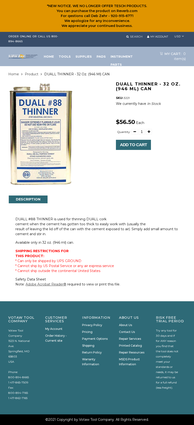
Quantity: (124, 132)
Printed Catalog (130, 345)
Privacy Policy (92, 325)
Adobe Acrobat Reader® (46, 284)
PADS (101, 56)
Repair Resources (131, 352)
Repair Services (130, 338)
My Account (53, 329)
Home (13, 74)
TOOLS (65, 56)
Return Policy (92, 352)
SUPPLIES (83, 56)
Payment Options (95, 338)
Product (31, 74)
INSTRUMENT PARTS (121, 57)
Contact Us (127, 332)
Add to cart (133, 144)
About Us (125, 325)
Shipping (88, 345)
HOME (49, 56)
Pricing (87, 332)
